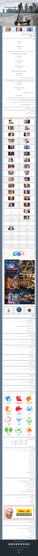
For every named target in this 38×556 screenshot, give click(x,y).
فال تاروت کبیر (32, 453)
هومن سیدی (26, 246)
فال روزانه (23, 1)
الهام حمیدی (26, 224)
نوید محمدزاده (11, 246)
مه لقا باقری (11, 220)
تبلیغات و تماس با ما (7, 1)
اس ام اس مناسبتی (18, 1)
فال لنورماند (32, 533)
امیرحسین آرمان (27, 168)
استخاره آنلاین (13, 1)
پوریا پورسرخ (11, 238)
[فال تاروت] (27, 267)
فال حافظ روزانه (32, 500)
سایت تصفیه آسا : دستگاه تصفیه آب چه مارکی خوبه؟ (27, 482)
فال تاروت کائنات (31, 455)
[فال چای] (27, 297)
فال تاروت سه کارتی (31, 459)
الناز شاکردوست (27, 136)
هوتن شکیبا (26, 230)
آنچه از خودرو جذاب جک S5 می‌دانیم (29, 485)
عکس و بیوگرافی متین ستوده (12, 7)
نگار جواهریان (27, 194)
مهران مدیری (11, 149)
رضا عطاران (26, 124)
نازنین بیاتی (26, 238)
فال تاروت (27, 1)
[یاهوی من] (29, 544)
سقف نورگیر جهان (31, 487)
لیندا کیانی (27, 143)
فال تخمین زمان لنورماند (31, 529)
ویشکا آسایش (11, 136)
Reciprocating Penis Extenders (30, 483)
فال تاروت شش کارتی (31, 465)
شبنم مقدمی (26, 220)
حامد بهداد (26, 156)
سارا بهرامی (11, 213)
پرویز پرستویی (11, 194)
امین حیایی (27, 234)
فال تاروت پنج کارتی (31, 463)
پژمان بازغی (11, 175)
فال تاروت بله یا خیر (31, 474)
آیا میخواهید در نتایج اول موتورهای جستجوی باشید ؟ (27, 491)
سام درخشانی (11, 124)
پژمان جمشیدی (11, 200)
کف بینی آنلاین (32, 358)
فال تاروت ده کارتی (31, 468)
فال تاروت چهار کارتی (31, 461)
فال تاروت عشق (32, 470)
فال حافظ (31, 1)
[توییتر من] (17, 544)
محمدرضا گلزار (11, 234)
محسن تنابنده (11, 168)
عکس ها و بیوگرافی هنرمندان (30, 537)
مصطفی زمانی (11, 188)
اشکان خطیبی (26, 207)
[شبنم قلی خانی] (8, 29)
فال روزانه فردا (32, 535)
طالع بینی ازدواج (32, 364)
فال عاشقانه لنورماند (31, 531)
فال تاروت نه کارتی (31, 466)
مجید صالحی (26, 130)
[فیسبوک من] (24, 544)
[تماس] (19, 544)
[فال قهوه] (27, 282)
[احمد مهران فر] (30, 29)
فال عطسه (32, 524)
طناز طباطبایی (11, 230)
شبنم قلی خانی (11, 181)
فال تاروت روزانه (32, 451)
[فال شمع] (12, 282)
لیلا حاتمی (11, 156)
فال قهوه (33, 349)
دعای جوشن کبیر (32, 370)
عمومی (30, 315)
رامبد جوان (26, 242)
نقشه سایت (16, 549)
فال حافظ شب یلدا (31, 502)
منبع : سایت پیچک (32, 114)
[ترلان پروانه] (19, 29)
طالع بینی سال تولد (31, 446)
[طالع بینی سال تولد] (19, 442)
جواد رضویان (26, 162)
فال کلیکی (32, 377)
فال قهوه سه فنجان (31, 351)
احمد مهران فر (27, 149)
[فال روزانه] (12, 267)
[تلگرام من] (26, 544)
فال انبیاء (33, 343)
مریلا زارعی (11, 242)
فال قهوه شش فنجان (31, 352)
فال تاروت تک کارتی (31, 457)
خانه (34, 1)
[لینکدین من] (9, 544)
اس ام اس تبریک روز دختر (30, 324)
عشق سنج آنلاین (32, 383)
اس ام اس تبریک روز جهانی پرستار (29, 331)
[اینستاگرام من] (21, 544)
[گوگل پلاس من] (14, 544)
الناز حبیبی (11, 162)
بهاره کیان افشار (27, 175)
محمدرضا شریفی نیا (11, 143)
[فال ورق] (12, 297)
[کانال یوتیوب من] (12, 544)
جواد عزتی (11, 224)
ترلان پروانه (26, 213)
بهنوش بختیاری (11, 130)
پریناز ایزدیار (11, 207)
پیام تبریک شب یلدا (31, 504)
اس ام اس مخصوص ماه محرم (30, 322)
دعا (33, 372)
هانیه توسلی (26, 188)
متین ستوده (26, 181)
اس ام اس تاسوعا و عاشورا (30, 328)
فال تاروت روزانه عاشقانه (30, 472)
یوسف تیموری (27, 200)
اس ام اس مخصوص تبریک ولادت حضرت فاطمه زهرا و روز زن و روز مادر (25, 326)
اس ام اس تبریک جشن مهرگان (30, 330)
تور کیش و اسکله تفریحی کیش (30, 489)
